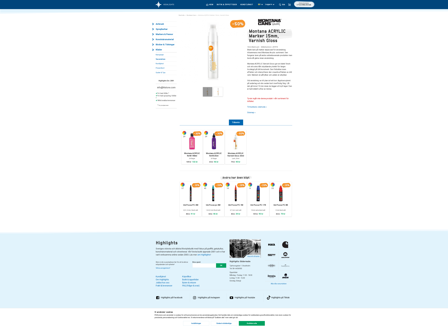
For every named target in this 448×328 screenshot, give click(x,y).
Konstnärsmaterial (165, 39)
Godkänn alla (252, 323)
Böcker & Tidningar (165, 44)
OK (221, 265)
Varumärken (160, 59)
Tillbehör (236, 122)
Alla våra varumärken (279, 284)
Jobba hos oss (162, 282)
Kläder (159, 49)
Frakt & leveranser (164, 285)
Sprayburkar (162, 29)
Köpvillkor (186, 276)
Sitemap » (251, 112)
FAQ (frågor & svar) (191, 285)
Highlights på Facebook (171, 297)
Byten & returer (189, 282)
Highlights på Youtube (245, 297)
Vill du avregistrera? (163, 268)
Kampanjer (160, 55)
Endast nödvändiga (224, 323)
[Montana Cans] (269, 22)
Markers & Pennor (164, 34)
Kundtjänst (246, 4)
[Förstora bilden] (213, 51)
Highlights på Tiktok (280, 297)
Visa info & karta (253, 256)
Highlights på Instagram (209, 297)
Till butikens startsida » (257, 107)
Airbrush (160, 24)
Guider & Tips (160, 72)
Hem (210, 4)
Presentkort (160, 68)
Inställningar (196, 323)
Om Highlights (162, 279)
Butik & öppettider (227, 4)
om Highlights (203, 254)
